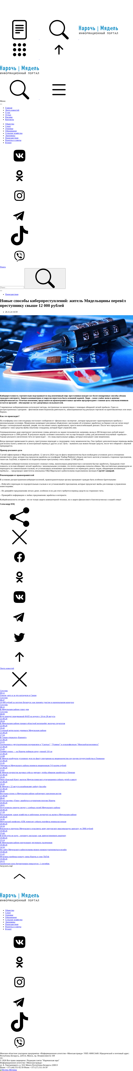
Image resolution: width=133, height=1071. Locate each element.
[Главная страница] (98, 39)
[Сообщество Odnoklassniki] (66, 176)
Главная (8, 108)
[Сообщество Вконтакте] (66, 156)
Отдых (8, 115)
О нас (7, 112)
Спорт (8, 126)
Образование (11, 131)
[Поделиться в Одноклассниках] (66, 577)
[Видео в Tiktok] (66, 236)
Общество (9, 124)
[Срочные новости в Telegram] (66, 216)
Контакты (9, 119)
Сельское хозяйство (13, 133)
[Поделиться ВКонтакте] (66, 597)
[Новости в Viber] (66, 256)
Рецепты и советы (13, 140)
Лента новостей (12, 110)
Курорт (8, 143)
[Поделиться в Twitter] (66, 637)
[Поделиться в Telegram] (66, 617)
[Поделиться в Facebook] (66, 557)
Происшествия (11, 138)
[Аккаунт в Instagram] (66, 196)
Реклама (8, 117)
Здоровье (9, 128)
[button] (19, 39)
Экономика (10, 135)
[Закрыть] (1, 104)
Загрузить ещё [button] (6, 866)
